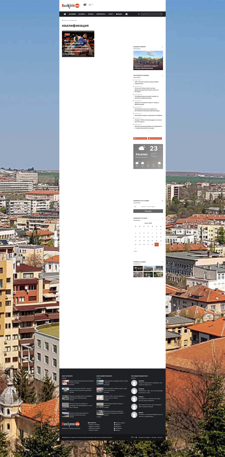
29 (156, 244)
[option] (148, 60)
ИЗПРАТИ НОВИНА (155, 138)
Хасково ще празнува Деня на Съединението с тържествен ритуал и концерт (146, 66)
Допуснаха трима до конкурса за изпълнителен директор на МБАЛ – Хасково (114, 413)
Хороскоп (118, 426)
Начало (65, 20)
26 (144, 244)
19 (144, 240)
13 (148, 237)
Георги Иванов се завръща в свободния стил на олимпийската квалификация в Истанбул (76, 48)
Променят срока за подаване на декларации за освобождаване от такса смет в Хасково (80, 405)
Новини (73, 14)
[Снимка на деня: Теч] (148, 274)
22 (156, 240)
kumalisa (141, 381)
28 (152, 244)
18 (139, 240)
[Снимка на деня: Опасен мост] (138, 274)
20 (148, 240)
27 (148, 244)
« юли (135, 251)
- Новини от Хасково (94, 424)
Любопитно (100, 14)
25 (139, 244)
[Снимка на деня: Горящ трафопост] (148, 268)
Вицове (117, 430)
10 (135, 237)
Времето (118, 424)
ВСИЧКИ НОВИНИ (141, 138)
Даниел (141, 412)
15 (156, 237)
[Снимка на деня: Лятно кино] (138, 268)
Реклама (153, 437)
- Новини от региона (94, 426)
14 (152, 237)
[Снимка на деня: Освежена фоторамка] (158, 268)
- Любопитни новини (94, 428)
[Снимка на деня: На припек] (158, 274)
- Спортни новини (93, 430)
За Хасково (118, 428)
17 (135, 240)
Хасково (81, 14)
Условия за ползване (144, 437)
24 (135, 244)
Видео (120, 14)
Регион (90, 14)
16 (160, 237)
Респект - (141, 396)
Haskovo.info (74, 437)
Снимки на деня (120, 422)
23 (161, 240)
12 (144, 237)
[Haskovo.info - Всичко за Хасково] (70, 6)
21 (152, 240)
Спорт (110, 14)
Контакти (160, 437)
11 (139, 237)
